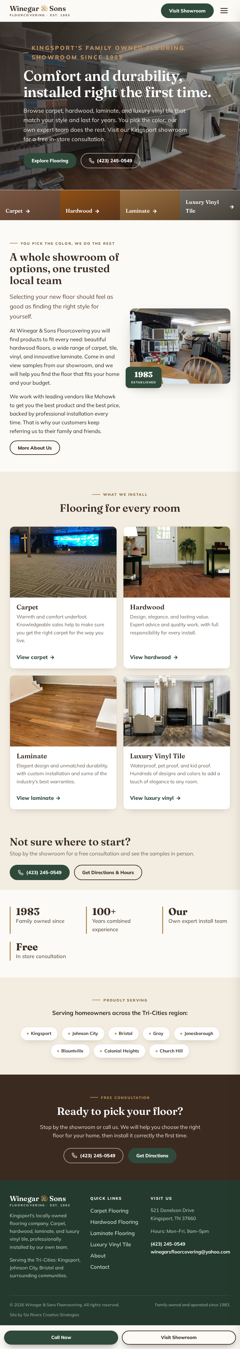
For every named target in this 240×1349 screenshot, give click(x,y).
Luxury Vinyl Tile (110, 1244)
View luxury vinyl (155, 798)
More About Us (35, 448)
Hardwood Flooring (114, 1222)
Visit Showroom (187, 11)
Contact (99, 1266)
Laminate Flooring (112, 1233)
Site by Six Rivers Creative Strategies (44, 1314)
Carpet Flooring (109, 1210)
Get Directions (152, 1156)
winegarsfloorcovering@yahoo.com (190, 1252)
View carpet (36, 657)
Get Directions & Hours (108, 872)
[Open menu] (224, 10)
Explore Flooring (50, 161)
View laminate (39, 798)
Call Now (61, 1337)
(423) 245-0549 (114, 161)
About (98, 1255)
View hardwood (154, 657)
